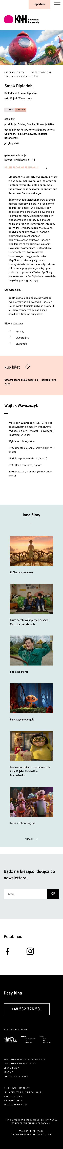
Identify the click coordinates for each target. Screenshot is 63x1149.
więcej (29, 838)
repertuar (39, 4)
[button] (57, 47)
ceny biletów (12, 1068)
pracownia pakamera (23, 1134)
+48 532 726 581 (26, 1009)
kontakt (9, 1072)
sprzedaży (30, 1064)
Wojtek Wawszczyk (21, 98)
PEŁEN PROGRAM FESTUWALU (21, 167)
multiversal (45, 1134)
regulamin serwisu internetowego (24, 1060)
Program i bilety (14, 72)
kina (20, 1064)
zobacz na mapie (14, 1105)
